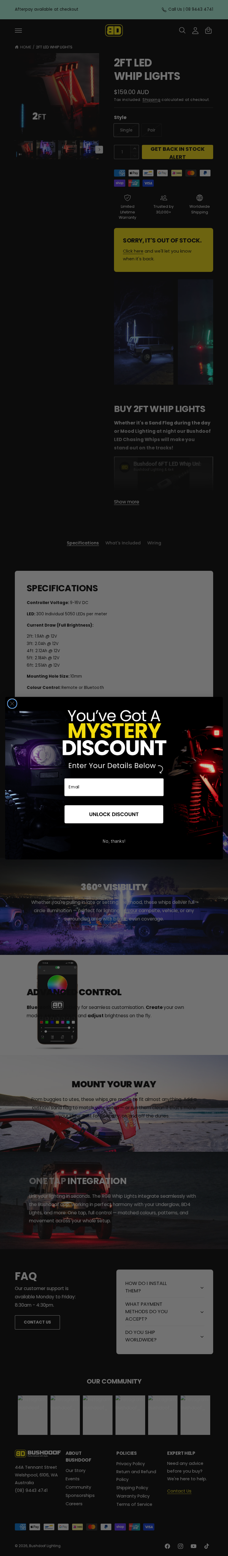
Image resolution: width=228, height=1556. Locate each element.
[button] (114, 814)
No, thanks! (114, 841)
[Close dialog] (12, 703)
